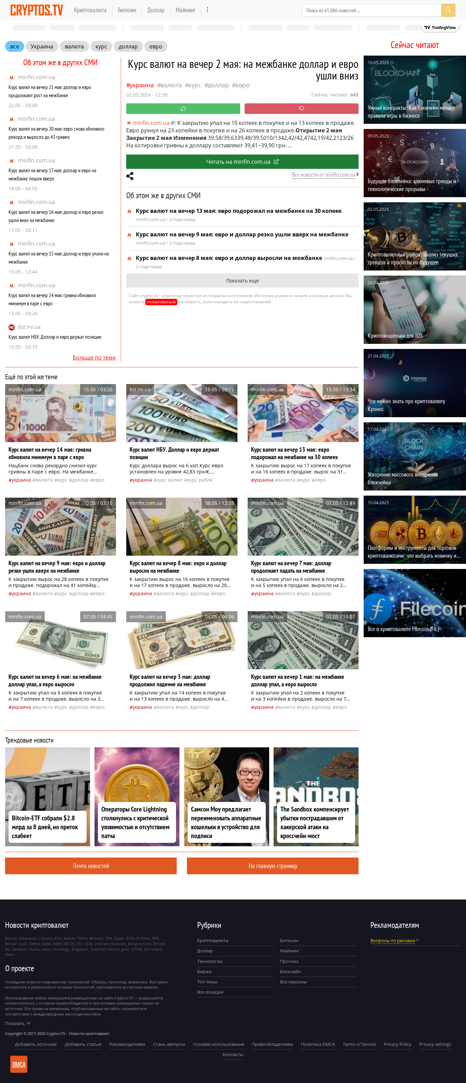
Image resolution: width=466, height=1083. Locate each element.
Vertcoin (118, 943)
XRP (155, 938)
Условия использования (218, 1044)
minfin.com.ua (36, 77)
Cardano (19, 949)
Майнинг (185, 9)
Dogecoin (80, 949)
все (14, 46)
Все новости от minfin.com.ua (323, 174)
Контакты (233, 1054)
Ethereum (28, 938)
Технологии (209, 961)
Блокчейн (290, 971)
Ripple (69, 938)
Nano (10, 954)
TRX (108, 938)
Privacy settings (435, 1044)
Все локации (210, 992)
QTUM (136, 949)
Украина (42, 46)
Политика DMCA (318, 1044)
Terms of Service (359, 1044)
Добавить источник (36, 1044)
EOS (58, 938)
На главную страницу (273, 865)
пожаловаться (161, 302)
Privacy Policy (397, 1044)
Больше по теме (94, 357)
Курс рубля (200, 480)
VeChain (101, 943)
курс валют (170, 480)
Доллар (155, 9)
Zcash (119, 938)
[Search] (448, 10)
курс (101, 46)
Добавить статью (83, 1044)
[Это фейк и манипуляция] (302, 108)
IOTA (130, 938)
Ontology (61, 949)
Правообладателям (272, 1044)
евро (155, 46)
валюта (74, 46)
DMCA (19, 1064)
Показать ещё (242, 280)
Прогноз (289, 961)
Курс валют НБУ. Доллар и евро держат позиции (55, 336)
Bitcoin (11, 938)
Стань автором (169, 1044)
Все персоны (293, 982)
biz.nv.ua (29, 327)
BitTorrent (153, 949)
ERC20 (68, 943)
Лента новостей (91, 865)
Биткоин (127, 9)
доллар (128, 46)
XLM (88, 943)
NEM (57, 943)
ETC (79, 943)
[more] (207, 10)
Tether (34, 943)
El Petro (143, 938)
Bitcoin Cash (16, 943)
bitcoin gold (118, 949)
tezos (46, 949)
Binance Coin (139, 943)
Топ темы (207, 982)
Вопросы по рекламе (392, 940)
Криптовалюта (90, 9)
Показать (15, 1023)
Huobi (34, 949)
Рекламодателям (127, 1044)
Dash (46, 943)
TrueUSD (98, 949)
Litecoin (46, 938)
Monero (96, 938)
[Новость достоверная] (183, 108)
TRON (82, 938)
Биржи (204, 971)
